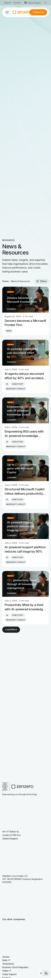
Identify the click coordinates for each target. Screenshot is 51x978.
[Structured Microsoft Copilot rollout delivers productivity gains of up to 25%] (25, 468)
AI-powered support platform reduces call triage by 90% (25, 549)
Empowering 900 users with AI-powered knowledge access (24, 434)
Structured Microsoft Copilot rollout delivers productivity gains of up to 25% (24, 491)
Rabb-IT (6, 960)
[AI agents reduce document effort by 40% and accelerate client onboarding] (25, 353)
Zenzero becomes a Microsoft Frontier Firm (25, 323)
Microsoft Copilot (15, 389)
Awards (7, 2)
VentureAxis (8, 963)
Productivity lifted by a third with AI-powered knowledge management (24, 607)
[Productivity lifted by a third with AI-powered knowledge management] (25, 584)
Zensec (6, 956)
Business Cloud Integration (15, 967)
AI (7, 384)
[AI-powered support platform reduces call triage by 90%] (25, 526)
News (8, 331)
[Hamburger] (7, 12)
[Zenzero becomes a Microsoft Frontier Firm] (25, 300)
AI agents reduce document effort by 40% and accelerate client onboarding (25, 376)
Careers (17, 2)
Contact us (38, 12)
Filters (43, 281)
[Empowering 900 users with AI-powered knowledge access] (25, 410)
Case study (17, 384)
